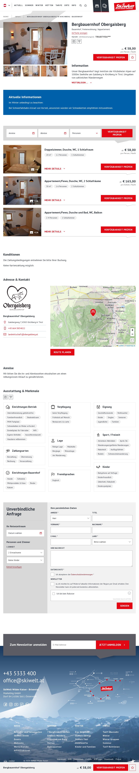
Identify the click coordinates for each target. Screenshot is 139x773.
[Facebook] (5, 704)
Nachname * (97, 524)
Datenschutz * (57, 570)
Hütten (51, 743)
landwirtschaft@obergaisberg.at (23, 334)
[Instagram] (11, 704)
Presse (118, 759)
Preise (106, 725)
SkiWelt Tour (81, 739)
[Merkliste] (85, 5)
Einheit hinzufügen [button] (14, 567)
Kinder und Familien (85, 746)
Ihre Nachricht (58, 548)
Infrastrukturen (22, 750)
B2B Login (98, 759)
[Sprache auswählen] (7, 5)
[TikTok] (22, 704)
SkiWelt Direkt (21, 735)
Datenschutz (78, 759)
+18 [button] (36, 201)
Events (17, 739)
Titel (94, 513)
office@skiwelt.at (23, 680)
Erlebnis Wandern (56, 735)
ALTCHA (128, 599)
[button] (35, 43)
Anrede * (54, 513)
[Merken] (132, 57)
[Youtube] (16, 704)
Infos (17, 725)
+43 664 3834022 (16, 328)
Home (6, 17)
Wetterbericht (21, 746)
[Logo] (125, 6)
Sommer (51, 725)
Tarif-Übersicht (111, 732)
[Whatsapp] (27, 704)
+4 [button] (36, 169)
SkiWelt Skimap (83, 735)
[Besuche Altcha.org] (129, 593)
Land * (95, 536)
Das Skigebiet (82, 732)
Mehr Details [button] (53, 168)
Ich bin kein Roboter (65, 593)
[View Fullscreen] (132, 340)
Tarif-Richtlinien (111, 746)
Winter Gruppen (111, 739)
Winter (79, 725)
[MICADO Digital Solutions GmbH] (10, 762)
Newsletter (56, 579)
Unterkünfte (81, 743)
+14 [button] (36, 232)
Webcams (19, 743)
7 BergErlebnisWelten (58, 732)
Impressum (61, 759)
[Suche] (80, 5)
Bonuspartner (54, 746)
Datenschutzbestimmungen (82, 574)
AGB (69, 759)
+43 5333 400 (19, 673)
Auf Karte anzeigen (79, 33)
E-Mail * (54, 536)
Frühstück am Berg (57, 739)
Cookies (89, 759)
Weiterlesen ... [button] (80, 82)
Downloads (108, 759)
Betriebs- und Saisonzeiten (28, 732)
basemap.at (130, 345)
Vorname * (55, 524)
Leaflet (121, 345)
